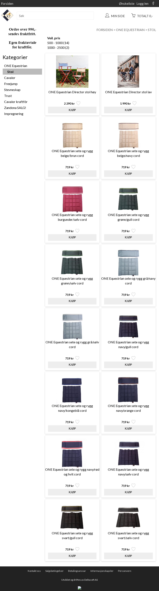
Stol (152, 30)
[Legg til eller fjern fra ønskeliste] (78, 104)
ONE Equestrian (130, 30)
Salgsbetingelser (54, 570)
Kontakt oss (34, 570)
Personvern (124, 570)
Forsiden (7, 3)
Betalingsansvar (77, 570)
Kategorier (15, 57)
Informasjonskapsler (101, 570)
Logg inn (142, 3)
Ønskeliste (126, 3)
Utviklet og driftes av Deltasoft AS (79, 579)
